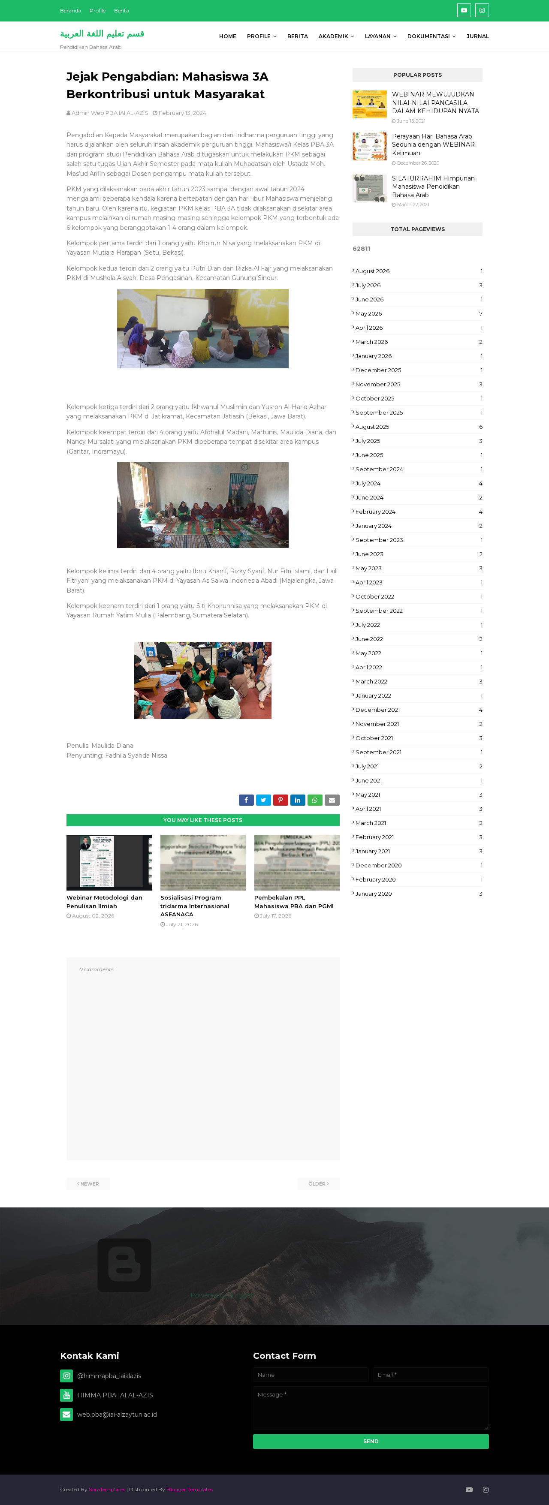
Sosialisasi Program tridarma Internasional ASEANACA (194, 906)
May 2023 (419, 568)
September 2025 (419, 412)
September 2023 (419, 539)
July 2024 (419, 483)
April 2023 (419, 582)
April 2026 (419, 327)
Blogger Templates (189, 1489)
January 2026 (419, 355)
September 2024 (419, 469)
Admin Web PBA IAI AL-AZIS (110, 112)
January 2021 (419, 851)
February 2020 (419, 879)
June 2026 (419, 299)
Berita (121, 10)
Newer (90, 1184)
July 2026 (419, 285)
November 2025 (419, 384)
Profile (98, 10)
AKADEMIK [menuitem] (333, 36)
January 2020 (419, 893)
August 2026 (419, 271)
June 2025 (419, 455)
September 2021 (419, 752)
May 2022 (419, 653)
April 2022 (419, 667)
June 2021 (419, 780)
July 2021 (419, 766)
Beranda (70, 10)
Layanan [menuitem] (378, 36)
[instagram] (482, 10)
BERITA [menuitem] (297, 36)
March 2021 (419, 822)
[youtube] (464, 10)
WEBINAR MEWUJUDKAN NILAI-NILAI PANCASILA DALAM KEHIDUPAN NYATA (435, 102)
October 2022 (419, 596)
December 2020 (419, 865)
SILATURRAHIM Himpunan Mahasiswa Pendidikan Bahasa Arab (433, 187)
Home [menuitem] (227, 36)
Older (317, 1184)
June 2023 (419, 554)
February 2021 (419, 837)
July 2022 (419, 624)
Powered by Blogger (221, 1295)
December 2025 (419, 370)
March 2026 (419, 341)
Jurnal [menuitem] (478, 36)
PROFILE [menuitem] (259, 36)
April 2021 (419, 808)
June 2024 (419, 497)
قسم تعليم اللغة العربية (102, 33)
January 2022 (419, 695)
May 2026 (419, 313)
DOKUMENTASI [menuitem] (428, 36)
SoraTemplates (107, 1489)
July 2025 (419, 440)
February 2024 (419, 511)
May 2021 (419, 794)
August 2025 (419, 426)
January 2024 (419, 525)
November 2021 (419, 723)
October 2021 (419, 737)
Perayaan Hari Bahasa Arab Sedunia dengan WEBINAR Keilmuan (433, 144)
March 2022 (419, 681)
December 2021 (419, 709)
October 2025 (419, 398)
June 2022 (419, 638)
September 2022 (419, 610)
